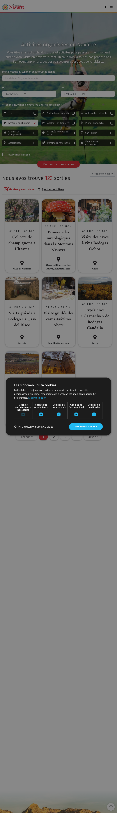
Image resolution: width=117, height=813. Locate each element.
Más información (37, 397)
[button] (33, 426)
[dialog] (58, 406)
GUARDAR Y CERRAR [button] (86, 426)
